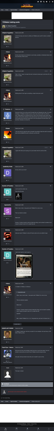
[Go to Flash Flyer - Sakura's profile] (7, 353)
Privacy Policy (34, 423)
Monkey (7, 230)
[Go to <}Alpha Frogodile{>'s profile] (3, 26)
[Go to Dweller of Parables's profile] (7, 192)
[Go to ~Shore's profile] (7, 58)
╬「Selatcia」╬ (7, 109)
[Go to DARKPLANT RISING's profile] (7, 334)
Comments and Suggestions (20, 27)
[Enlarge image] (18, 196)
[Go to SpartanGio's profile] (7, 211)
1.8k (8, 218)
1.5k (8, 46)
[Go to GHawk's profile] (7, 134)
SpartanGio (7, 205)
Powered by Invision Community (27, 425)
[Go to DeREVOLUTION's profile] (7, 173)
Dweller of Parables (7, 185)
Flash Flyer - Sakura (7, 347)
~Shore (8, 52)
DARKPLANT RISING (7, 328)
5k (8, 199)
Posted (19, 32)
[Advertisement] (27, 15)
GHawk (8, 128)
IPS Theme (19, 423)
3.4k (8, 180)
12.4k (8, 243)
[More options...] (50, 33)
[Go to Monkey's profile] (7, 236)
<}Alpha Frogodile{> (12, 25)
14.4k (8, 123)
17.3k (8, 342)
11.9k (8, 142)
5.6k (8, 65)
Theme (28, 423)
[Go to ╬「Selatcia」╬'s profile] (7, 115)
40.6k (8, 361)
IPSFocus (24, 423)
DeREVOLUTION (7, 166)
